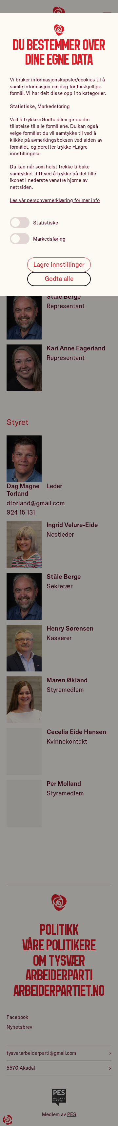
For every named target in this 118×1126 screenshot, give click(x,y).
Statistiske (45, 223)
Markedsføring (49, 239)
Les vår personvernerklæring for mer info (55, 200)
